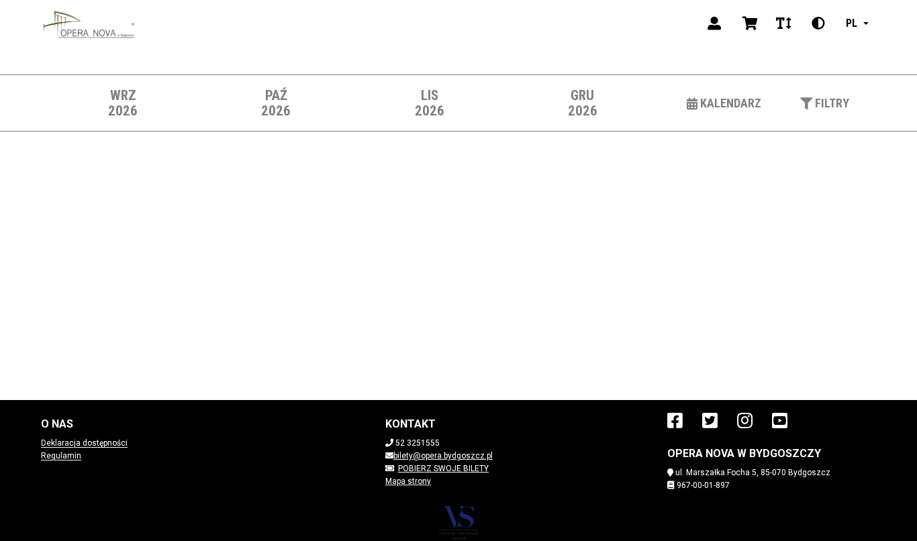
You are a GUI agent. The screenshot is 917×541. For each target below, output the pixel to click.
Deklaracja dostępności (84, 443)
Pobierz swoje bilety (443, 468)
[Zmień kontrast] (818, 23)
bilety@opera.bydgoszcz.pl (443, 455)
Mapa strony (408, 481)
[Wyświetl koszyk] (750, 23)
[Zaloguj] (714, 23)
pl (851, 23)
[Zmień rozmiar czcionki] (783, 23)
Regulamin (61, 455)
